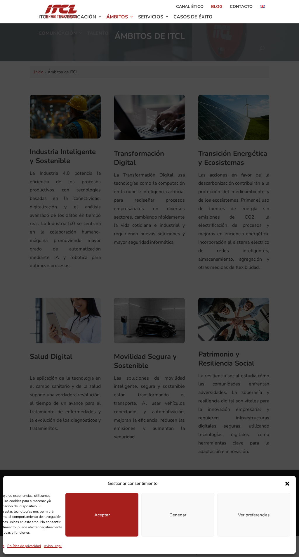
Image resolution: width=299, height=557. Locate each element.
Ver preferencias (254, 515)
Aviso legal (53, 546)
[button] (287, 484)
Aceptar (102, 515)
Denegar (177, 515)
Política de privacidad (24, 546)
